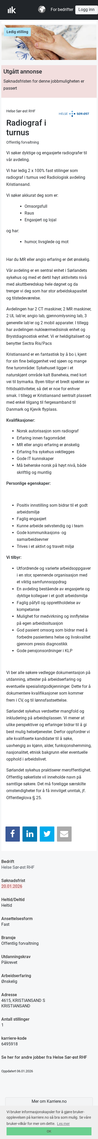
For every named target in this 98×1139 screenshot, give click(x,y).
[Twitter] (47, 833)
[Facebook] (12, 833)
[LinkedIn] (29, 833)
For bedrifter (62, 9)
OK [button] (49, 1131)
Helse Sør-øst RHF (17, 867)
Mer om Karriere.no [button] (49, 1101)
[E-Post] (64, 833)
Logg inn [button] (86, 9)
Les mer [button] (63, 1124)
